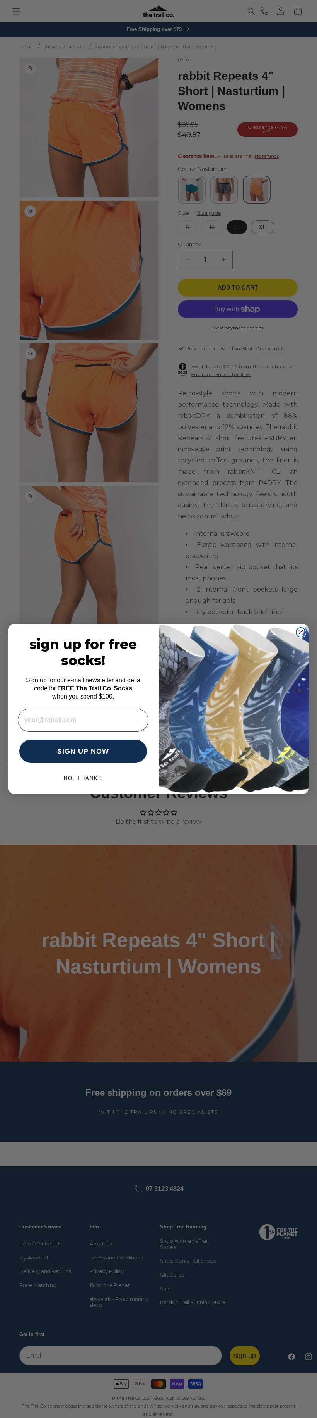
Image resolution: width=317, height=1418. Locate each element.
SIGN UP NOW (83, 751)
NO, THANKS (83, 778)
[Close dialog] (300, 632)
